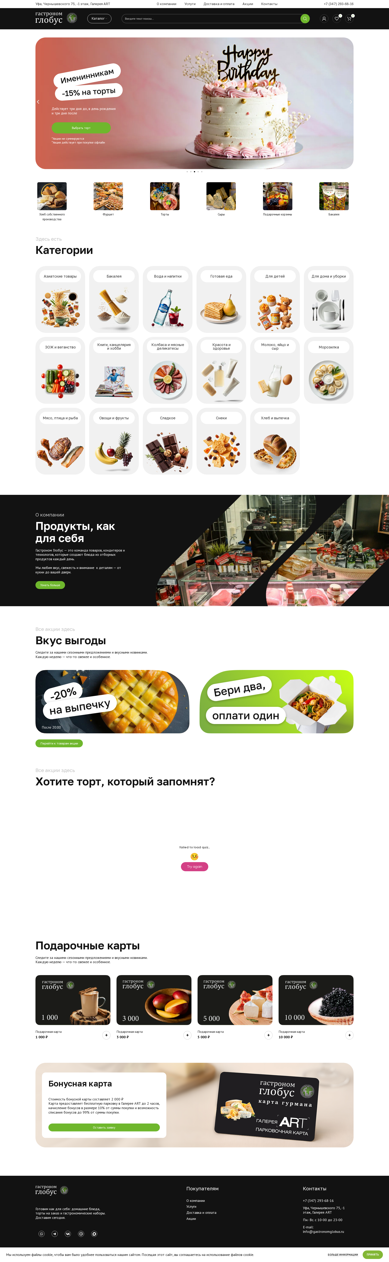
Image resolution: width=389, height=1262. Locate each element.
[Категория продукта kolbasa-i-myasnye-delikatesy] (167, 370)
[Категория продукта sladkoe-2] (167, 441)
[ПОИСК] (305, 18)
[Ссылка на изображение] (51, 1190)
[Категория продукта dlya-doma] (329, 299)
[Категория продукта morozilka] (329, 370)
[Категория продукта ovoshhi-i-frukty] (114, 441)
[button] (38, 101)
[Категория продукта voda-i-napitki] (167, 299)
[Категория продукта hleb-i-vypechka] (275, 441)
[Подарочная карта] (72, 1000)
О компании (195, 1200)
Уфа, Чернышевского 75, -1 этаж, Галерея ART (324, 1210)
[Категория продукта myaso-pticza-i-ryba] (60, 441)
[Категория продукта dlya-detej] (275, 299)
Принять (373, 1254)
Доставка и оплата (201, 1212)
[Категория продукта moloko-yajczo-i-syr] (275, 370)
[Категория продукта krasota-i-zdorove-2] (221, 370)
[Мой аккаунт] (324, 19)
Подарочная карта (48, 1032)
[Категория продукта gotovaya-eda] (221, 299)
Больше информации (343, 1255)
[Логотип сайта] (56, 18)
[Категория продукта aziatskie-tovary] (60, 299)
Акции (191, 1218)
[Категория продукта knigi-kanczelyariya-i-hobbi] (114, 370)
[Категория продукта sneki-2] (221, 441)
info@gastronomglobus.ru (323, 1231)
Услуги (191, 1206)
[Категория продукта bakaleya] (114, 299)
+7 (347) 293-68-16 (339, 4)
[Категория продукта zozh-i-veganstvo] (60, 370)
